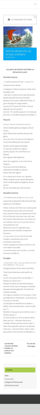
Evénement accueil (12, 385)
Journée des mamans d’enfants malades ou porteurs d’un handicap (11, 348)
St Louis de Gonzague (31, 344)
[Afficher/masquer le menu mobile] (35, 4)
